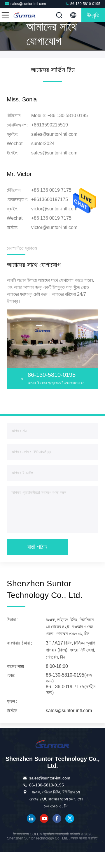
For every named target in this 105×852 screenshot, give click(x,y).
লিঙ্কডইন (31, 818)
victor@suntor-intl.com (54, 208)
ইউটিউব (44, 818)
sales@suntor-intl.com (28, 4)
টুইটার (69, 818)
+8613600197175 (49, 199)
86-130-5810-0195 (84, 4)
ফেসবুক (56, 818)
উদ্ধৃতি (93, 15)
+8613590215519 (49, 124)
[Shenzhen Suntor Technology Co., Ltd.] (24, 15)
